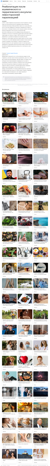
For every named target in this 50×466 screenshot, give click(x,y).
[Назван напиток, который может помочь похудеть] (9, 347)
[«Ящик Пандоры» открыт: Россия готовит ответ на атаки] (25, 456)
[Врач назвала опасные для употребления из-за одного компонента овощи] (9, 223)
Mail (1, 465)
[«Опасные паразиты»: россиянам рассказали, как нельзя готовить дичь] (40, 177)
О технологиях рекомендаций (42, 465)
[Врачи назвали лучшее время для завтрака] (40, 254)
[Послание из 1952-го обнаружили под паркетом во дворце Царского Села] (40, 146)
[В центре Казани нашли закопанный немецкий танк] (9, 208)
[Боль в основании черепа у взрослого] (40, 192)
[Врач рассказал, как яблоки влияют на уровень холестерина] (40, 99)
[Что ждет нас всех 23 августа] (40, 378)
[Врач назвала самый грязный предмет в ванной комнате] (40, 332)
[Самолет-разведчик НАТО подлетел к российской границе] (40, 270)
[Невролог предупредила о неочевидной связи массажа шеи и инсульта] (40, 301)
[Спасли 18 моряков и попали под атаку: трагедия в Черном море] (40, 394)
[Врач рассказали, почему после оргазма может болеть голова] (25, 208)
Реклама (8, 465)
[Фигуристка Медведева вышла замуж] (9, 456)
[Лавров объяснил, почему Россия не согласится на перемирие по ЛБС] (40, 425)
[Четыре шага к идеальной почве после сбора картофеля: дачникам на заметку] (40, 440)
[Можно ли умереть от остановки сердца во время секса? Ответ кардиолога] (25, 115)
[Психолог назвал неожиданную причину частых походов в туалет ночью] (40, 456)
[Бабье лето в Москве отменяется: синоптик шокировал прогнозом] (9, 394)
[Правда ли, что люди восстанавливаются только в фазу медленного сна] (9, 409)
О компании (4, 465)
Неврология (10, 4)
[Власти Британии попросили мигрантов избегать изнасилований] (40, 409)
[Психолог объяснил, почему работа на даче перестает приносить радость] (9, 316)
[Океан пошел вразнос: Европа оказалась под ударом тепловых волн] (40, 223)
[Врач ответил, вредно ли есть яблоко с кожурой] (9, 130)
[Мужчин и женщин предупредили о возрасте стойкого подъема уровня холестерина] (25, 394)
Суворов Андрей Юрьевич (12, 53)
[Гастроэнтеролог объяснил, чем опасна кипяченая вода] (25, 177)
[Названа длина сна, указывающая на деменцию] (9, 115)
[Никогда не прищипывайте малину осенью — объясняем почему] (9, 192)
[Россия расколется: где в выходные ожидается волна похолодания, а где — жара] (40, 208)
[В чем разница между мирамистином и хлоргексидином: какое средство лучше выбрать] (25, 347)
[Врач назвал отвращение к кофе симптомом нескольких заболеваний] (25, 332)
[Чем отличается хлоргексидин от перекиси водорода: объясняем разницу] (40, 347)
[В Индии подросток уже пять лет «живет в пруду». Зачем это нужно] (25, 285)
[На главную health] (5, 1)
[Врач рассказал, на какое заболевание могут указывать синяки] (9, 285)
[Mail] (1, 1)
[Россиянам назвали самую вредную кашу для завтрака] (25, 223)
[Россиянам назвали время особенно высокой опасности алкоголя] (25, 270)
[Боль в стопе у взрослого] (25, 440)
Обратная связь (34, 465)
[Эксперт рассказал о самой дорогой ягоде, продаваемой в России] (9, 254)
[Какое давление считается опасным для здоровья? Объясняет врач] (25, 254)
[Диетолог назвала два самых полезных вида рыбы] (9, 146)
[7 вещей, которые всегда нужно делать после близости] (9, 270)
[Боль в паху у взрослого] (9, 378)
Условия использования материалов (26, 465)
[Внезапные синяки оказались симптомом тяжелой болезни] (25, 146)
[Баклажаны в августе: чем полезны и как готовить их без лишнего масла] (25, 301)
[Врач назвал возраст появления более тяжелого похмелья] (9, 301)
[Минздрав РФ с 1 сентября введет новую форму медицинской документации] (40, 239)
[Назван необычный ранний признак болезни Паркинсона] (25, 239)
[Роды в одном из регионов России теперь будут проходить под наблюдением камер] (40, 285)
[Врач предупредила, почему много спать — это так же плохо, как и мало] (25, 130)
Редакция (19, 465)
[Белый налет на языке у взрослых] (40, 363)
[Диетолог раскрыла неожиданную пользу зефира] (40, 161)
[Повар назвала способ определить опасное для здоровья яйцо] (40, 115)
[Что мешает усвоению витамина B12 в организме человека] (9, 239)
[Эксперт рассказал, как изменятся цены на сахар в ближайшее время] (40, 130)
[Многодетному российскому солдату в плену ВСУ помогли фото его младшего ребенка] (9, 99)
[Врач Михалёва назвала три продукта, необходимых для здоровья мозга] (25, 192)
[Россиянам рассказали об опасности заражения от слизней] (25, 409)
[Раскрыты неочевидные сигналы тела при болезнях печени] (25, 99)
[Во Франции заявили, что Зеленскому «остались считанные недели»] (9, 177)
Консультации (4, 4)
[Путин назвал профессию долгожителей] (9, 161)
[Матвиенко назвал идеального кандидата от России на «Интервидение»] (9, 332)
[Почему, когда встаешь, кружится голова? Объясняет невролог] (25, 161)
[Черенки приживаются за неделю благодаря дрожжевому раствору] (40, 316)
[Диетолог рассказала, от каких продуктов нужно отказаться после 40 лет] (25, 378)
